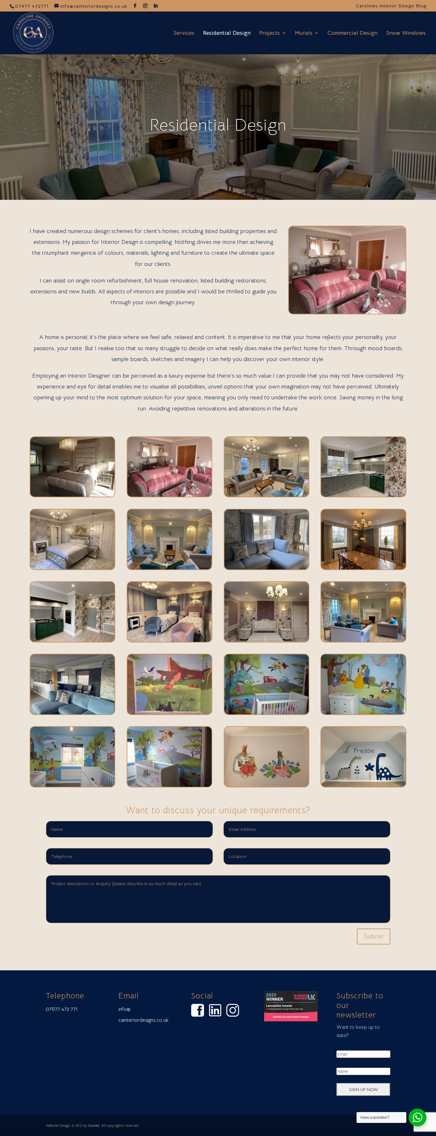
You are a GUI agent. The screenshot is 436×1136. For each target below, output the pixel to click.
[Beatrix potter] (266, 784)
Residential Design (227, 33)
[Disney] (169, 712)
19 (393, 298)
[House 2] (72, 494)
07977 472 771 (62, 1009)
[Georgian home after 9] (72, 567)
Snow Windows (406, 33)
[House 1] (169, 494)
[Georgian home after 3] (169, 639)
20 (399, 298)
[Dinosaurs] (363, 784)
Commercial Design (352, 33)
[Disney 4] (363, 712)
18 (388, 298)
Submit (373, 936)
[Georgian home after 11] (347, 311)
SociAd (93, 1125)
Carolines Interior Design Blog (391, 6)
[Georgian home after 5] (72, 639)
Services (183, 33)
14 (366, 298)
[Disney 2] (169, 784)
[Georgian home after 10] (363, 494)
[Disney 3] (72, 784)
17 (382, 298)
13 (361, 298)
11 (350, 298)
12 (355, 298)
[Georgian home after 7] (363, 567)
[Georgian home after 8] (169, 567)
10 (344, 298)
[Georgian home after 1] (72, 712)
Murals (303, 33)
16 (377, 298)
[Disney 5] (266, 712)
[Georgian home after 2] (363, 639)
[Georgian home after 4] (266, 639)
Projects (269, 33)
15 (372, 298)
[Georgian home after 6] (266, 567)
